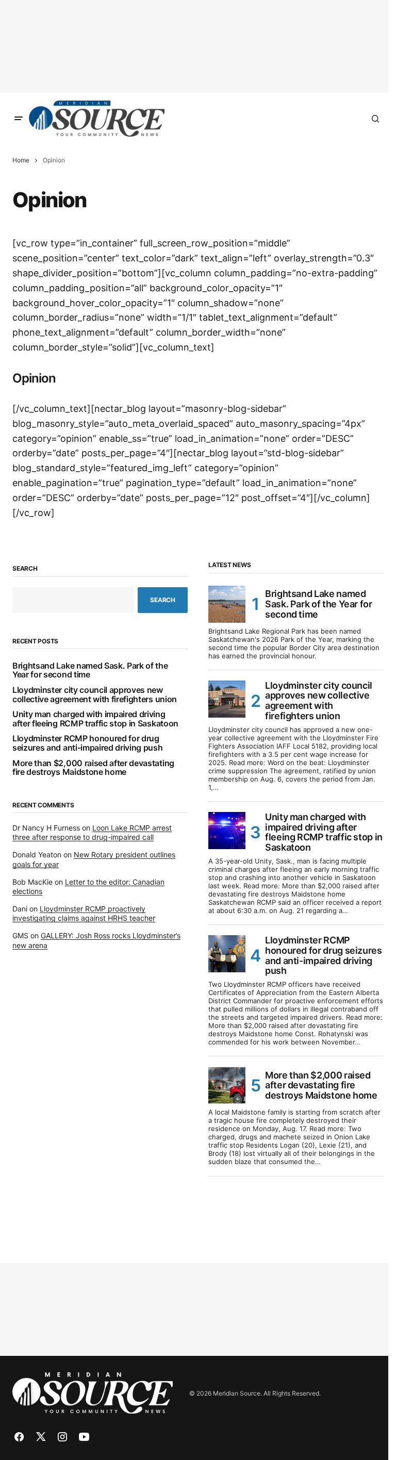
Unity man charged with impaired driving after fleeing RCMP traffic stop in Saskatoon (95, 719)
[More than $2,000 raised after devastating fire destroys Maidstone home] (226, 1085)
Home (20, 160)
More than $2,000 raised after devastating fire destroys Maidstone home (93, 768)
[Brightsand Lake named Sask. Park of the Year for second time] (226, 604)
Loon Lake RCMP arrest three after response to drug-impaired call (92, 832)
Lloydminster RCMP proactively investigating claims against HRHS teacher (83, 913)
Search (25, 568)
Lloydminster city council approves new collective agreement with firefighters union (94, 695)
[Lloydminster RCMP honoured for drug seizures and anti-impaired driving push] (226, 953)
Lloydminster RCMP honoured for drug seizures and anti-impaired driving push (87, 743)
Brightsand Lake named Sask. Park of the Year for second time (90, 670)
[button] (18, 118)
